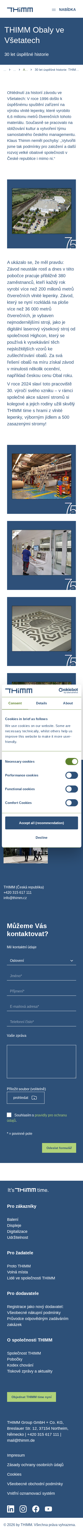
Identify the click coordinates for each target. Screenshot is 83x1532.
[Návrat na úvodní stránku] (20, 10)
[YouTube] (48, 1508)
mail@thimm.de (21, 1440)
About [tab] (68, 703)
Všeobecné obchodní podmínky (35, 1484)
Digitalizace (17, 1231)
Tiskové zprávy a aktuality (29, 1371)
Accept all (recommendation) (41, 823)
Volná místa (17, 1272)
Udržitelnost (17, 1237)
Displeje (14, 1225)
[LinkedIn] (10, 1508)
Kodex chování (20, 1365)
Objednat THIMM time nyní (32, 1397)
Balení (12, 1219)
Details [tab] (41, 703)
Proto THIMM (19, 1266)
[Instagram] (23, 1508)
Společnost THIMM (24, 1353)
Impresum (16, 1455)
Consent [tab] (15, 703)
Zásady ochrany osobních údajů (35, 1465)
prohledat (20, 1098)
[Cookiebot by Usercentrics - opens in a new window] (59, 691)
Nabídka (67, 10)
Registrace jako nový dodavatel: (35, 1306)
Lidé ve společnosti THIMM (31, 1278)
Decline (41, 837)
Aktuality (25, 69)
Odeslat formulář (59, 1148)
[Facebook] (35, 1508)
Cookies (14, 1474)
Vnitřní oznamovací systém (31, 1493)
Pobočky (14, 1359)
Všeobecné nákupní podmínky (34, 1312)
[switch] (71, 775)
